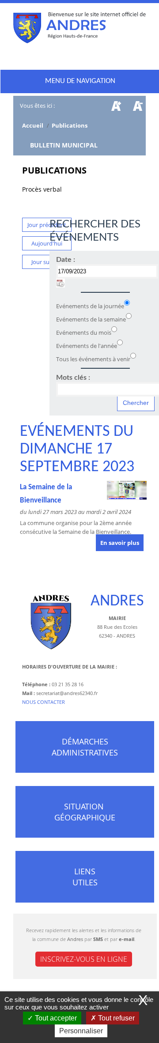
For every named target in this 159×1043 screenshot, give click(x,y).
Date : (65, 259)
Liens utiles (85, 877)
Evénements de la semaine (91, 319)
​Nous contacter (43, 702)
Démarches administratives (85, 747)
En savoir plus (119, 543)
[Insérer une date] (60, 283)
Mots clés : (73, 377)
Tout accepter (55, 1018)
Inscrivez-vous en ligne (83, 959)
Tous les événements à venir (93, 359)
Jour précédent (46, 225)
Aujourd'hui (46, 243)
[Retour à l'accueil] (79, 29)
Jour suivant (47, 262)
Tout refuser (115, 1018)
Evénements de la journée (90, 306)
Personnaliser (81, 1031)
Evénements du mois (83, 332)
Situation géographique (84, 812)
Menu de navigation (80, 81)
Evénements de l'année (86, 346)
